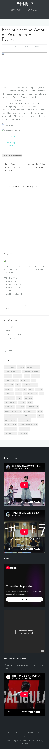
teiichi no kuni (24, 420)
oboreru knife (32, 407)
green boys (9, 393)
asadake (8, 376)
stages (41, 416)
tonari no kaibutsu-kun (28, 424)
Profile (9, 732)
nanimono (20, 407)
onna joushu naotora (13, 411)
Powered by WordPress (16, 740)
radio (40, 411)
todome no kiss (10, 424)
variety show (24, 429)
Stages (24, 735)
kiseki (19, 398)
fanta (31, 389)
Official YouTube (11, 278)
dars (33, 380)
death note (9, 385)
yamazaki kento (10, 433)
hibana (18, 393)
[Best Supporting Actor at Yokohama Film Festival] (24, 67)
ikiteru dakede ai (30, 393)
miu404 (22, 402)
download (8, 389)
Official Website (10, 284)
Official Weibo (10, 281)
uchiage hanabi (10, 429)
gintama (39, 389)
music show (9, 407)
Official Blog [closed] (13, 294)
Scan (8, 330)
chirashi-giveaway (11, 380)
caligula (35, 376)
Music (22, 284)
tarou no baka (10, 420)
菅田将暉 (24, 4)
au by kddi (17, 376)
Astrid (37, 740)
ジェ (27, 46)
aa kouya (21, 367)
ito (41, 393)
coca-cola (25, 380)
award (5, 156)
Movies (30, 732)
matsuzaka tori (10, 402)
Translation (11, 334)
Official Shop (9, 291)
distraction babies (15, 156)
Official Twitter (10, 287)
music (30, 402)
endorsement (21, 389)
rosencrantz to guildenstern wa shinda (20, 416)
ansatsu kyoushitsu (12, 371)
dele (18, 385)
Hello (8, 326)
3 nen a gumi (10, 367)
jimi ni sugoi (9, 398)
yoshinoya (23, 433)
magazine (28, 398)
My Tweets (8, 351)
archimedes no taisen (31, 371)
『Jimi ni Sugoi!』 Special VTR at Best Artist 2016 (12, 167)
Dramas (19, 732)
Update (38, 46)
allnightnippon (33, 367)
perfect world (29, 411)
